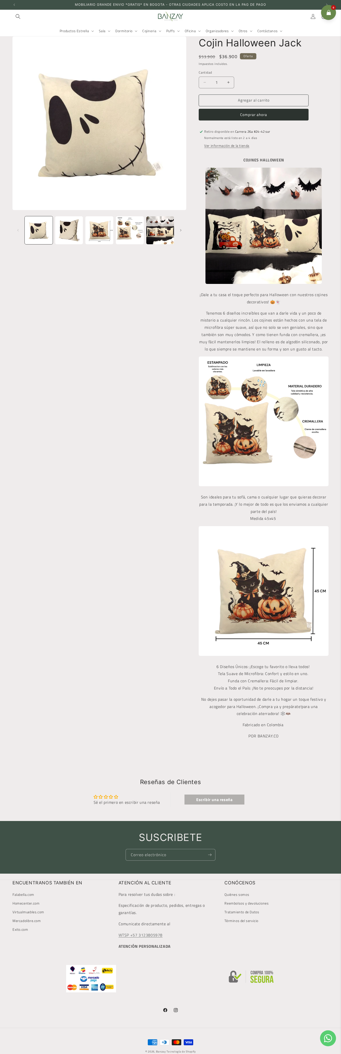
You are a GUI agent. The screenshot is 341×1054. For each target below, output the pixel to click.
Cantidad (205, 72)
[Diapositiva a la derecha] (180, 230)
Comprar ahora (253, 114)
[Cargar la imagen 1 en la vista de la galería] (39, 230)
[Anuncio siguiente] (326, 4)
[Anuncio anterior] (14, 4)
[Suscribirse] (209, 855)
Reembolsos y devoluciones (246, 903)
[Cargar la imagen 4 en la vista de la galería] (130, 230)
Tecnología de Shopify (181, 1052)
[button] (17, 16)
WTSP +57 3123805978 (141, 935)
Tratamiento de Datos (241, 912)
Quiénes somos (236, 894)
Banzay (161, 1052)
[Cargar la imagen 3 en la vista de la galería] (99, 230)
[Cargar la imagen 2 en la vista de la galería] (69, 230)
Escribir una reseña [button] (214, 800)
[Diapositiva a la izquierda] (17, 230)
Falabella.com (23, 894)
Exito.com (20, 929)
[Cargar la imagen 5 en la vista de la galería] (160, 230)
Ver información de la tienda (226, 145)
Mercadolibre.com (26, 920)
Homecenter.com (25, 903)
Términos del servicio (241, 920)
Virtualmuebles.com (28, 912)
